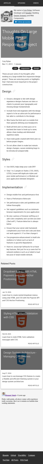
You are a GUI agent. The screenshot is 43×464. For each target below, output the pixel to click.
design (36, 68)
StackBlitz (22, 455)
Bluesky (6, 455)
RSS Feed (24, 460)
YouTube (6, 460)
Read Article (33, 304)
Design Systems (20, 15)
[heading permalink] (13, 91)
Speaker (28, 13)
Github (13, 455)
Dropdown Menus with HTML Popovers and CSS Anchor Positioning (20, 275)
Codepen (31, 455)
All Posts (14, 460)
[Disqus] (21, 419)
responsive (25, 68)
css (15, 68)
